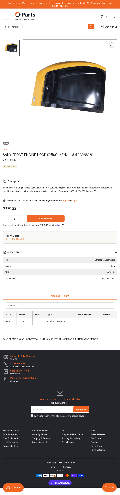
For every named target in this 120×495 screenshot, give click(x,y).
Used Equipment (11, 442)
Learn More (15, 373)
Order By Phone (39, 434)
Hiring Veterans (98, 449)
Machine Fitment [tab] (60, 295)
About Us (14, 381)
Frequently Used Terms (72, 434)
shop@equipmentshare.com (22, 366)
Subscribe (81, 409)
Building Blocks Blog (71, 438)
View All (13, 359)
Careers (94, 442)
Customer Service (40, 430)
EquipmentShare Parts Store (64, 462)
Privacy (60, 470)
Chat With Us (111, 26)
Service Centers (10, 446)
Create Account (39, 442)
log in (75, 200)
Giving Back (96, 446)
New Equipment (10, 438)
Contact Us (67, 467)
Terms (52, 467)
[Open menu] (6, 16)
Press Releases (98, 434)
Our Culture (96, 438)
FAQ (63, 430)
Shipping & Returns (41, 438)
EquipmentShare (11, 430)
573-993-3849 (18, 239)
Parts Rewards (68, 442)
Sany (5, 149)
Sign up (66, 200)
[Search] (91, 26)
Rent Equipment (10, 434)
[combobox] (49, 27)
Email (8, 239)
